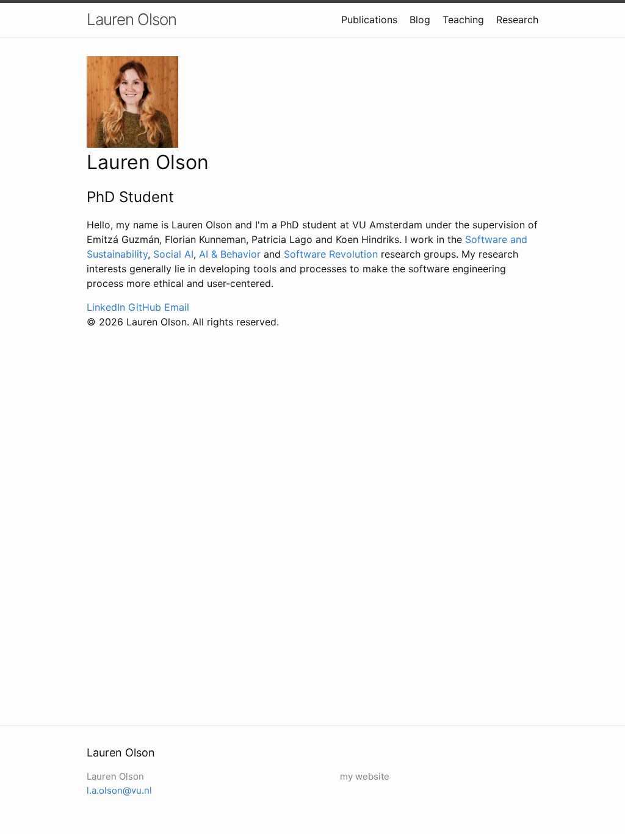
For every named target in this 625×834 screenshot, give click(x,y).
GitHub (144, 307)
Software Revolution (331, 254)
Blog (420, 19)
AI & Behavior (230, 254)
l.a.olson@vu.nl (119, 790)
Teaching (463, 19)
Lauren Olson (131, 19)
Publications (369, 19)
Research (517, 19)
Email (176, 307)
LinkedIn (106, 307)
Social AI (173, 254)
